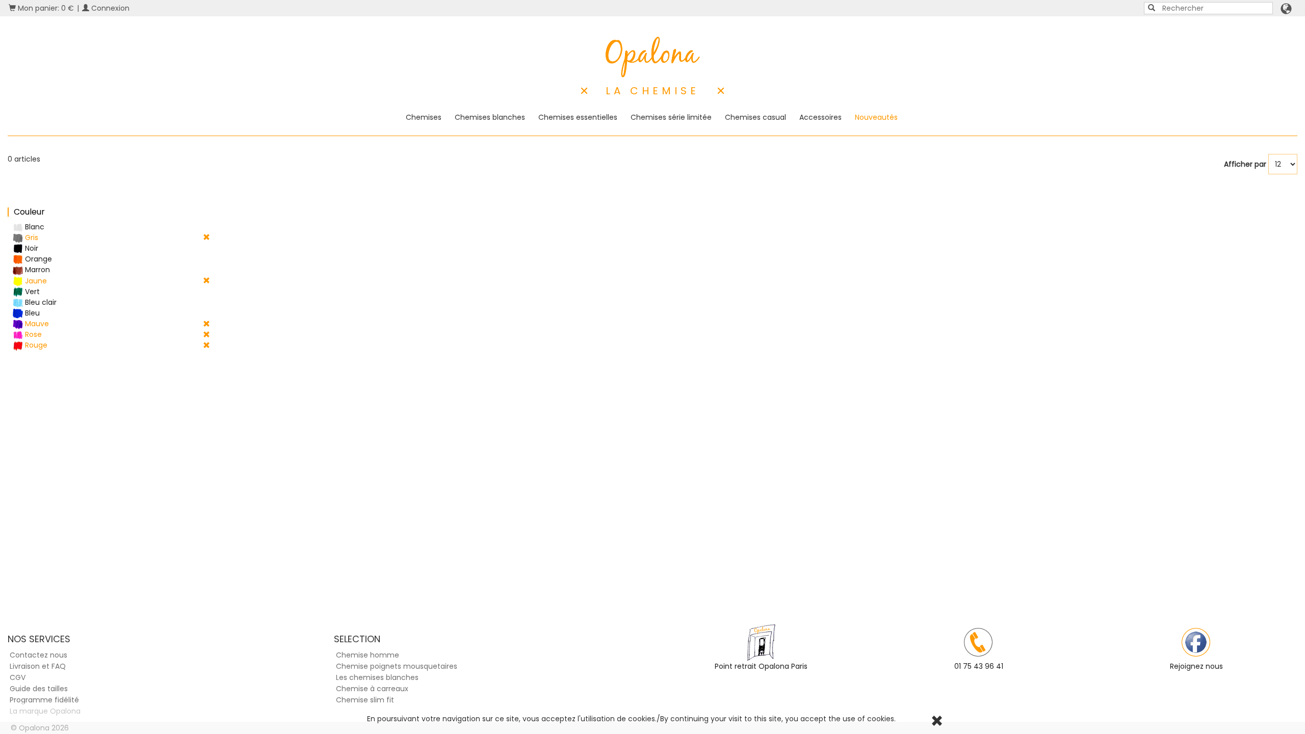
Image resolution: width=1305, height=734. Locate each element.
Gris (30, 237)
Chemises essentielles (577, 117)
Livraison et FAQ (38, 666)
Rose (32, 334)
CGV (17, 677)
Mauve (36, 324)
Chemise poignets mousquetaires (396, 666)
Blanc (33, 227)
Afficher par (1245, 164)
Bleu (31, 313)
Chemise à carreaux (372, 689)
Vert (31, 291)
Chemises (423, 117)
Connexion (109, 8)
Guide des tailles (39, 689)
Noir (30, 248)
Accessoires (820, 117)
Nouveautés (876, 117)
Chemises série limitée (671, 117)
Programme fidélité (44, 700)
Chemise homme (367, 655)
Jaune (35, 281)
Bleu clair (40, 302)
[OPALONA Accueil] (653, 57)
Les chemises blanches (377, 677)
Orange (37, 259)
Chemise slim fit (365, 700)
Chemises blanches (490, 117)
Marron (36, 270)
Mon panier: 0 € (45, 8)
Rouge (35, 345)
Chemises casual (755, 117)
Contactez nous (38, 655)
